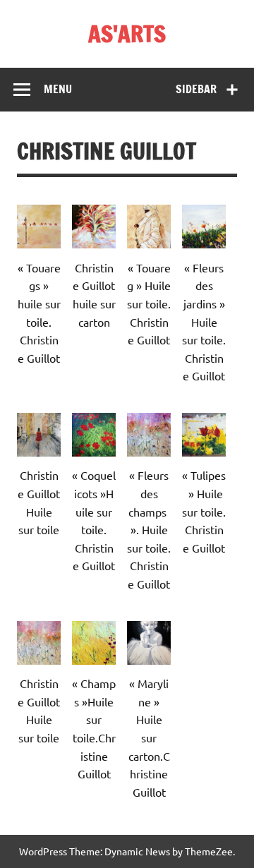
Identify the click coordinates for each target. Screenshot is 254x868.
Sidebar (196, 89)
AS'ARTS (127, 34)
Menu (58, 89)
